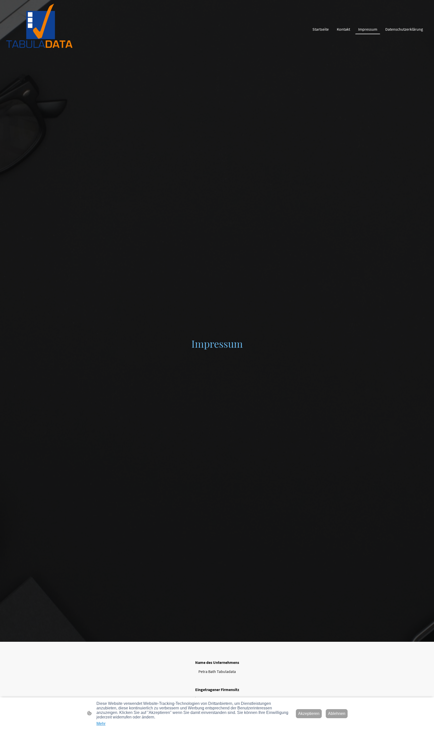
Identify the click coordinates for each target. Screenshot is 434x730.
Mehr (100, 723)
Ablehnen (336, 713)
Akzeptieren (308, 713)
